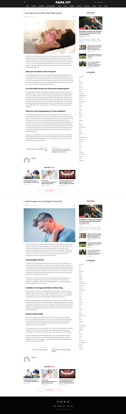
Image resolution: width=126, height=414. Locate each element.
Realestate (81, 139)
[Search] (101, 2)
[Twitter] (19, 63)
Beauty (80, 85)
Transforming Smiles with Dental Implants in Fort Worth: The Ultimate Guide (66, 182)
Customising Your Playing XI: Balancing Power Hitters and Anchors (94, 56)
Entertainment (51, 6)
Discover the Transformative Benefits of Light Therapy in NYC (49, 182)
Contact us (70, 406)
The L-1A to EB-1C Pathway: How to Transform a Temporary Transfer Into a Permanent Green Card (94, 64)
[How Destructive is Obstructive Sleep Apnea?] (49, 37)
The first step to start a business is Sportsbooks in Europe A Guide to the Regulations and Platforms (61, 150)
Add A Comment (49, 190)
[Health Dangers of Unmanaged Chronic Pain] (49, 225)
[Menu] (24, 2)
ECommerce (81, 97)
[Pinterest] (19, 66)
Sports (94, 6)
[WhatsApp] (19, 73)
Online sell (81, 133)
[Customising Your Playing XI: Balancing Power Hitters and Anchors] (82, 56)
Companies (81, 93)
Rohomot (27, 16)
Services (80, 145)
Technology (81, 152)
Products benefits (82, 137)
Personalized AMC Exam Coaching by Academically (31, 181)
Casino (80, 91)
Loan (80, 122)
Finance (80, 106)
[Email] (19, 76)
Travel (105, 6)
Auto (80, 80)
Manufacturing (82, 127)
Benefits (82, 28)
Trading (80, 156)
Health (65, 6)
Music (59, 6)
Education (81, 99)
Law (80, 118)
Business (33, 6)
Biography (41, 6)
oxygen (33, 122)
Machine (80, 124)
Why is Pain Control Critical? (40, 349)
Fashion (80, 103)
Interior (72, 6)
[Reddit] (19, 70)
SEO (80, 143)
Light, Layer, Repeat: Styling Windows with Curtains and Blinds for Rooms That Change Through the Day (94, 47)
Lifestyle (79, 6)
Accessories (81, 76)
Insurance (81, 114)
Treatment (81, 160)
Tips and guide (82, 154)
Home (27, 6)
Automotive (81, 82)
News (80, 131)
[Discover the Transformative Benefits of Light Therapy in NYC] (49, 174)
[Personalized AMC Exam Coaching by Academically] (32, 174)
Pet (79, 135)
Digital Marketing (82, 95)
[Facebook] (19, 59)
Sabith (81, 36)
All (79, 78)
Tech (100, 6)
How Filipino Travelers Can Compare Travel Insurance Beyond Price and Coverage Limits (90, 33)
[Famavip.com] (63, 2)
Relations (87, 6)
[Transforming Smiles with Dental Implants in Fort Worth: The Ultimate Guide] (67, 174)
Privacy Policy (61, 406)
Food (80, 108)
